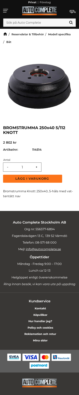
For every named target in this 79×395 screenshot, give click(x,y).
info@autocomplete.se (43, 249)
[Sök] (71, 23)
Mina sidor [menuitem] (40, 340)
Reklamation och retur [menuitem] (40, 334)
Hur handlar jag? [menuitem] (40, 321)
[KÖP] (32, 179)
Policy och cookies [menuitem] (40, 327)
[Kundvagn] (73, 11)
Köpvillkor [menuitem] (40, 315)
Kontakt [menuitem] (40, 308)
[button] (5, 10)
